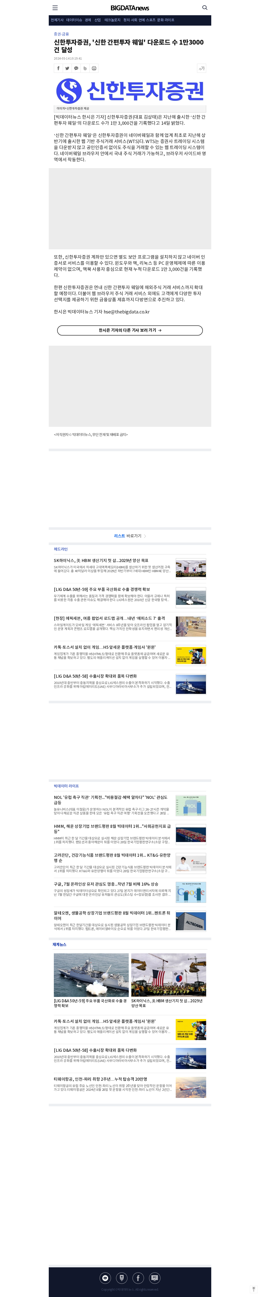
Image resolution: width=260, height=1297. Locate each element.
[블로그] (105, 1278)
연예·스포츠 (147, 20)
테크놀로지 (113, 20)
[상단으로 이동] (253, 1289)
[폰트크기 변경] (201, 68)
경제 (88, 20)
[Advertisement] (130, 208)
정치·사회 (130, 20)
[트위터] (67, 68)
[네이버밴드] (85, 68)
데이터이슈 (74, 20)
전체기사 (57, 20)
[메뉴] (55, 7)
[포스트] (121, 1278)
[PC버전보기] (154, 1278)
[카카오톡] (76, 68)
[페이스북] (58, 68)
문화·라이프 (165, 20)
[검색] (205, 7)
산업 (97, 20)
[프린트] (94, 68)
